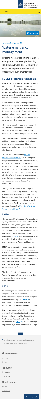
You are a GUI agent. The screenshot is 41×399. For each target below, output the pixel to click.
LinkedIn (7, 372)
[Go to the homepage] (20, 4)
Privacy (4, 387)
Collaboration (10, 340)
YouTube (7, 376)
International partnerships (13, 43)
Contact (4, 362)
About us (5, 358)
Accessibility (6, 391)
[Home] (2, 340)
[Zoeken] (38, 11)
